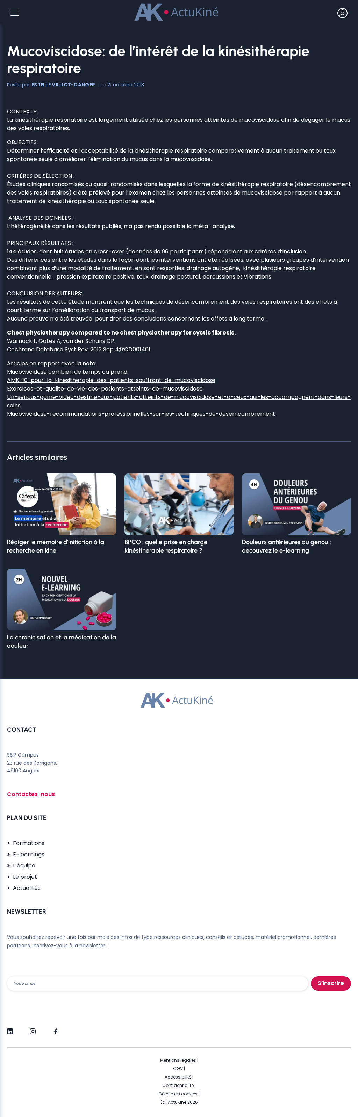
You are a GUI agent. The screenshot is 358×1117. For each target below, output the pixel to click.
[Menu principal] (14, 13)
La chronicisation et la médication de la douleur (61, 641)
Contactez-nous (31, 794)
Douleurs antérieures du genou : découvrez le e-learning (286, 546)
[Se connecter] (342, 13)
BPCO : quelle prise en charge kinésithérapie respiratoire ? (165, 546)
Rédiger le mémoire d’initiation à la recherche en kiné (55, 546)
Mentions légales (178, 1060)
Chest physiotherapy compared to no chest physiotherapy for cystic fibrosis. (121, 333)
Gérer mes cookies (178, 1094)
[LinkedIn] (10, 1028)
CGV (178, 1069)
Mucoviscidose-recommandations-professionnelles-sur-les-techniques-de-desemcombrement (141, 414)
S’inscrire (331, 983)
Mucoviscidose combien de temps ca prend (67, 372)
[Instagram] (33, 1028)
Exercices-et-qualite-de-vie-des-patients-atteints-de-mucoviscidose (105, 389)
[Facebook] (55, 1028)
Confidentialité (178, 1085)
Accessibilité (178, 1077)
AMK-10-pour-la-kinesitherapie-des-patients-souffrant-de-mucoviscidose (111, 380)
